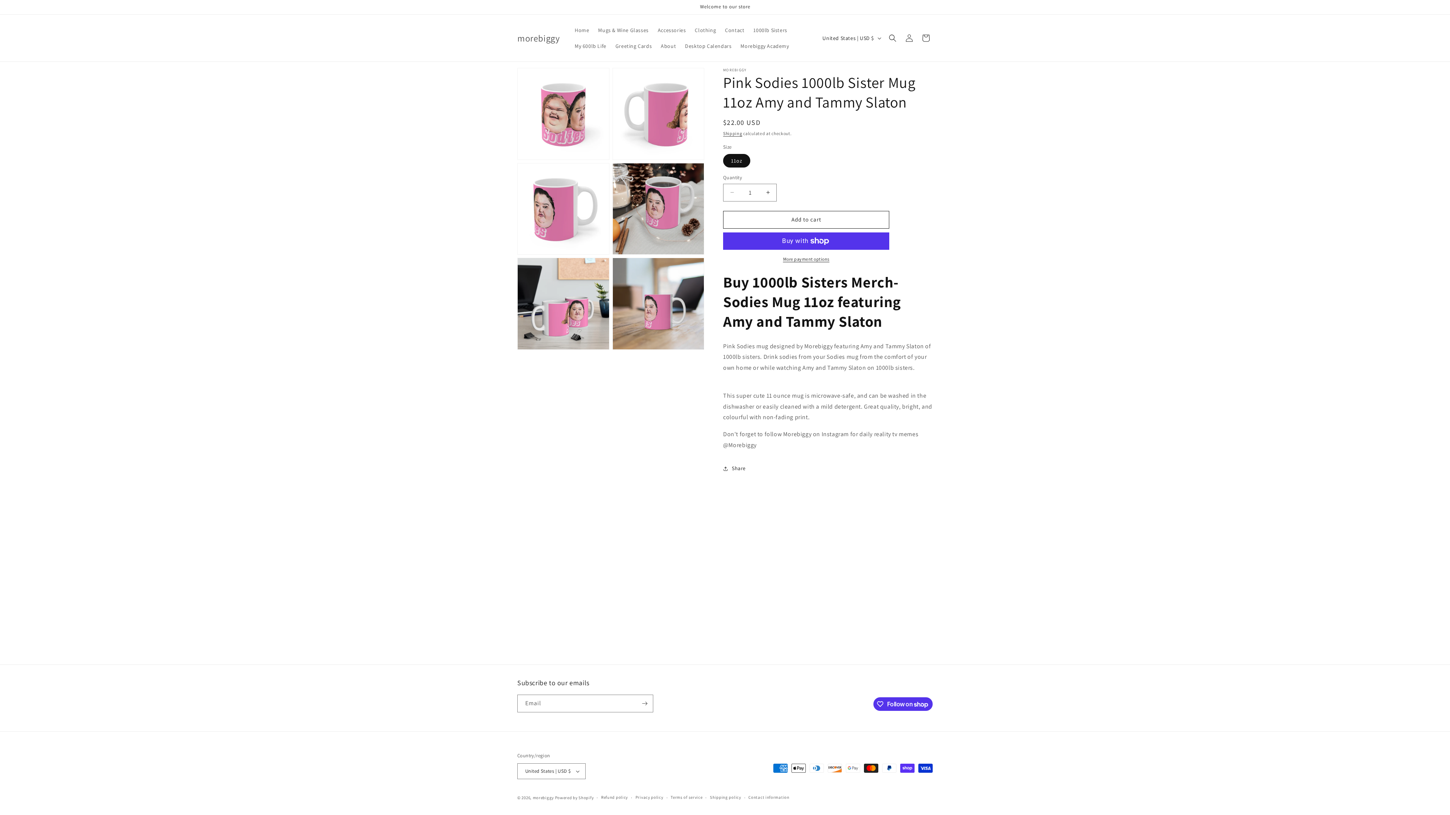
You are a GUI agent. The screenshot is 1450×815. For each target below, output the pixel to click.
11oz (736, 160)
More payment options (806, 259)
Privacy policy (649, 797)
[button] (892, 38)
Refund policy (614, 797)
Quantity (732, 177)
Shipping (732, 133)
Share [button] (739, 468)
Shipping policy (725, 797)
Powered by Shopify (574, 797)
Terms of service (686, 797)
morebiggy (543, 797)
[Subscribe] (644, 703)
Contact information (768, 797)
